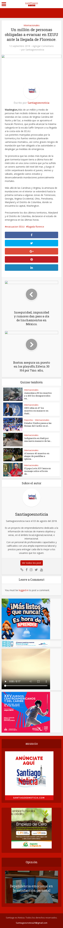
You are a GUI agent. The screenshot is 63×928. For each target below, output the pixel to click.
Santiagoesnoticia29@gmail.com (31, 922)
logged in (23, 590)
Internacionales (32, 25)
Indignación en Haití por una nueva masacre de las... (38, 439)
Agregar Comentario (43, 46)
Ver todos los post (31, 562)
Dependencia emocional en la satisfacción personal (31, 888)
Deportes (28, 420)
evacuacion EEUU (15, 226)
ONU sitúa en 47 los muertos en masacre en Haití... (36, 410)
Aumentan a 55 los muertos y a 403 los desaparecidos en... (38, 395)
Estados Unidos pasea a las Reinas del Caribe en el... (38, 424)
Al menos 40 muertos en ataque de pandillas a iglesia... (36, 456)
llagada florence (35, 226)
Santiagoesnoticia (35, 49)
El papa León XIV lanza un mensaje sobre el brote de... (37, 471)
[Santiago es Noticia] (31, 3)
